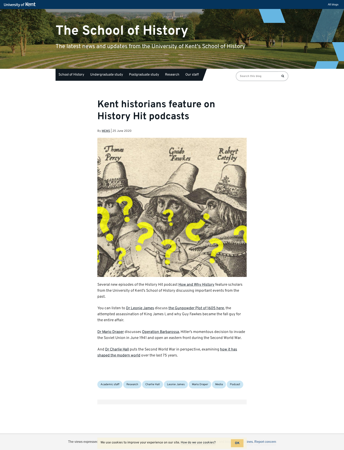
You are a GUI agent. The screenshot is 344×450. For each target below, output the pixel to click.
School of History (71, 75)
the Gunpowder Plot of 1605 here (196, 308)
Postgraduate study (144, 75)
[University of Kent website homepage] (21, 4)
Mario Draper (200, 384)
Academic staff (110, 384)
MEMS (106, 131)
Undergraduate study (106, 75)
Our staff (192, 75)
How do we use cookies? (198, 443)
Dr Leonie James (140, 308)
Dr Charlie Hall (117, 349)
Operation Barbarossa (160, 332)
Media (219, 384)
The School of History (122, 31)
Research (172, 75)
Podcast (235, 384)
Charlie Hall (152, 384)
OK (237, 443)
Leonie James (176, 384)
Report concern (265, 441)
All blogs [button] (333, 4)
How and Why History (196, 284)
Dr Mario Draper (110, 332)
